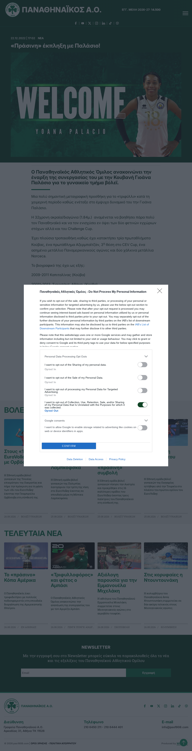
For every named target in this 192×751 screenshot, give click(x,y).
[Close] (160, 292)
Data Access (96, 459)
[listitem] (96, 356)
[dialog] (96, 375)
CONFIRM (69, 446)
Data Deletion (75, 459)
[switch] (142, 364)
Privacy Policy (117, 459)
